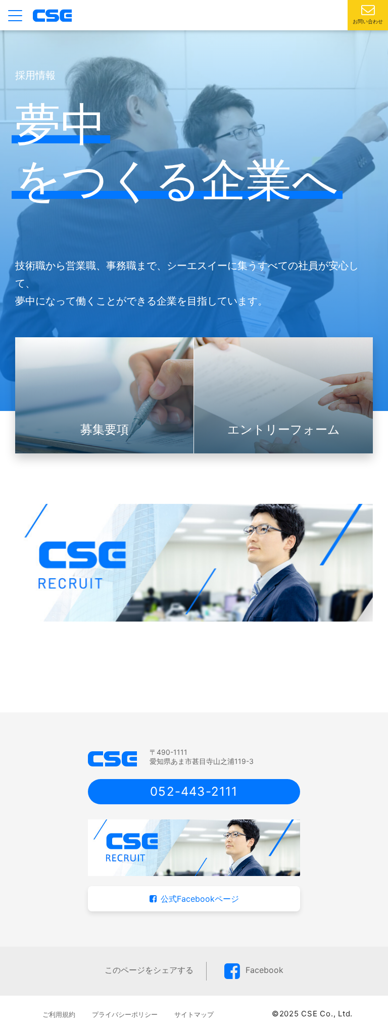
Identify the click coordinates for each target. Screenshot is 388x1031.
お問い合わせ (368, 21)
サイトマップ (194, 1014)
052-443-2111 (193, 791)
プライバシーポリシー (125, 1014)
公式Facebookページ (200, 899)
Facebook (264, 970)
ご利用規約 (58, 1014)
